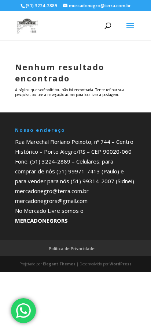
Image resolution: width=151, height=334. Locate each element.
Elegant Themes (59, 263)
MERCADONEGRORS (41, 220)
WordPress (121, 263)
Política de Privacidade (72, 248)
